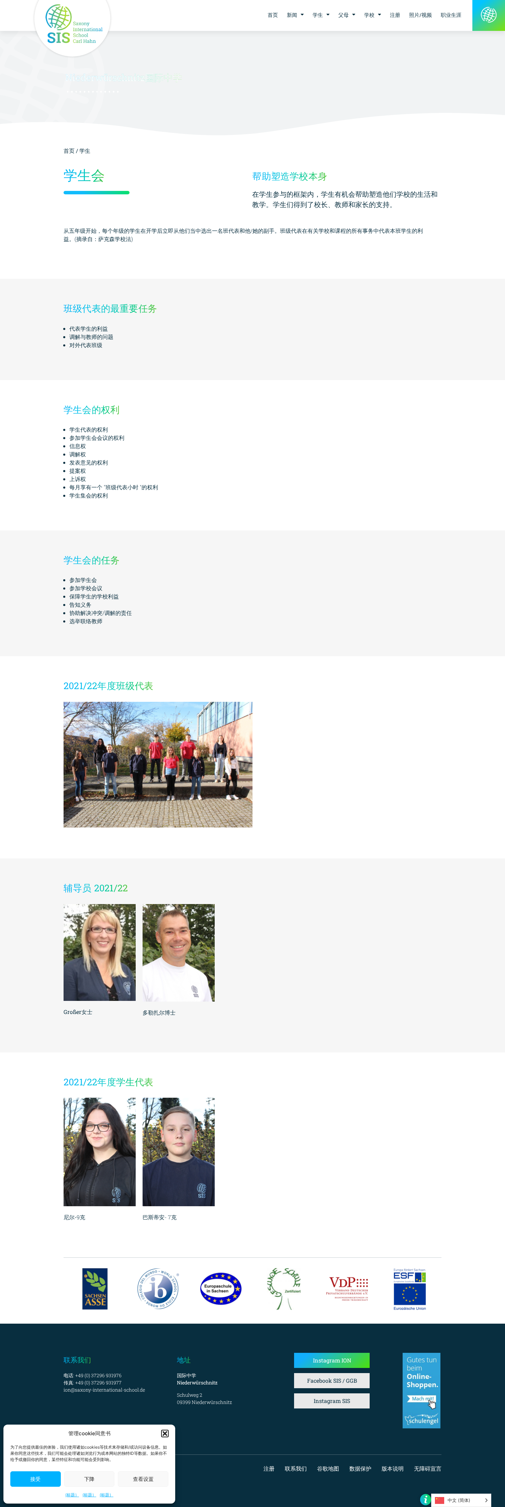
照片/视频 (420, 14)
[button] (164, 1433)
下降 (89, 1479)
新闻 (292, 14)
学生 (318, 14)
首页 (273, 14)
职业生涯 (451, 14)
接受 (35, 1479)
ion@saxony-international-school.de (104, 1389)
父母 (343, 14)
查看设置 (143, 1479)
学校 (369, 14)
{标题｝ (72, 1494)
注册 (395, 14)
